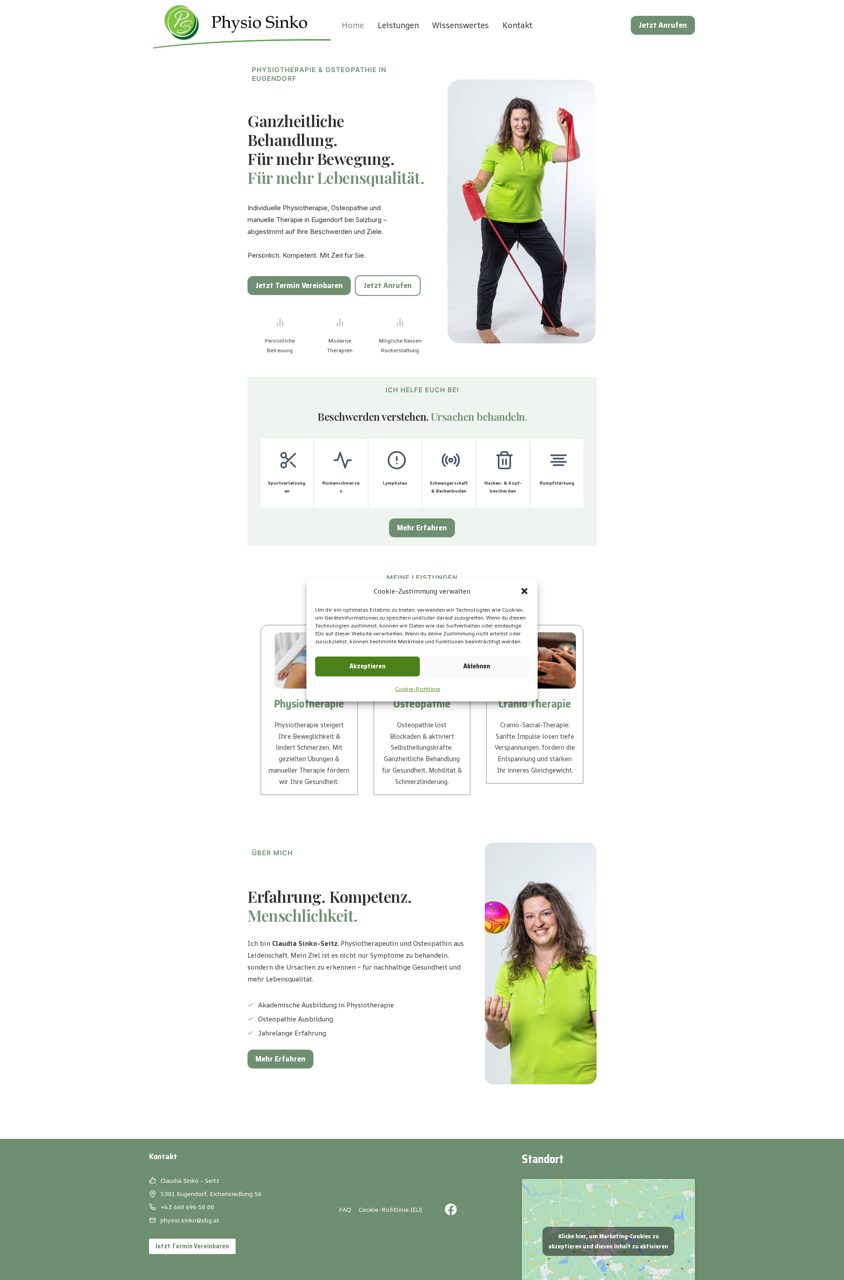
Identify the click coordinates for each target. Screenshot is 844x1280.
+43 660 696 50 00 (187, 1207)
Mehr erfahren (422, 527)
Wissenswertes (460, 25)
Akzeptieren (367, 666)
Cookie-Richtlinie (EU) (390, 1209)
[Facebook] (451, 1210)
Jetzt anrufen (663, 25)
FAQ (345, 1209)
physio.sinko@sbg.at (189, 1220)
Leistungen (398, 25)
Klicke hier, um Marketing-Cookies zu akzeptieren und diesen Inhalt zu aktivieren (608, 1241)
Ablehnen (476, 666)
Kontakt (517, 25)
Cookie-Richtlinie (417, 689)
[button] (524, 591)
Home (353, 25)
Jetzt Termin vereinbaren (299, 285)
